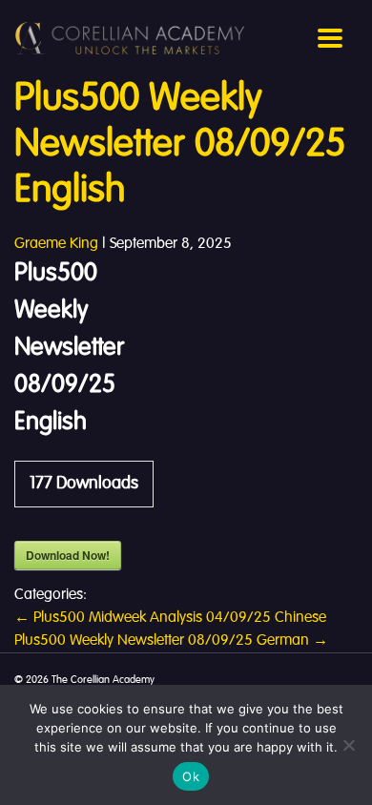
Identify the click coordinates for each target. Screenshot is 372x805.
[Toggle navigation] (330, 38)
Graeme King (56, 244)
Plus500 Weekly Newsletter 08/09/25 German (171, 641)
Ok (190, 776)
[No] (348, 744)
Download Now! (68, 555)
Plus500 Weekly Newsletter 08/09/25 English (179, 145)
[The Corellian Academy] (129, 38)
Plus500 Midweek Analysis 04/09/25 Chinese (170, 618)
